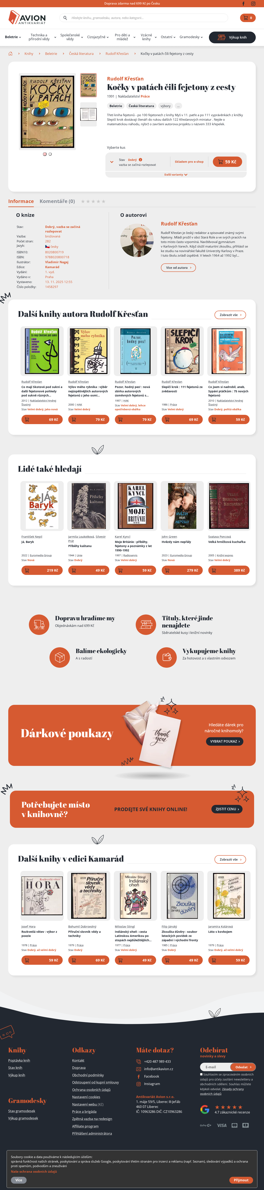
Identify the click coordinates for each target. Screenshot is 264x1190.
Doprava (79, 1067)
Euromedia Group (41, 555)
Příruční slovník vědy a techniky (84, 934)
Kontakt (78, 1060)
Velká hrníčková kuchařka (226, 542)
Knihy (29, 53)
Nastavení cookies (86, 1097)
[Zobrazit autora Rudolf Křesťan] (137, 240)
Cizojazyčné (96, 37)
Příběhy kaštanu (80, 546)
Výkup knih (16, 1075)
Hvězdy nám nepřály (176, 542)
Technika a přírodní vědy (39, 37)
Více (18, 1180)
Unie (79, 555)
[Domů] (10, 53)
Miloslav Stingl (125, 926)
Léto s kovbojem (220, 932)
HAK (79, 404)
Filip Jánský (169, 926)
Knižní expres (225, 555)
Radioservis (130, 555)
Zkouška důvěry (180, 936)
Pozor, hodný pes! (134, 391)
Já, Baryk (27, 542)
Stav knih (15, 1067)
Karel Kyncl (122, 537)
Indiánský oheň (135, 936)
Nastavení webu (88, 1104)
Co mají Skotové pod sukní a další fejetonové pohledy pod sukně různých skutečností (41, 391)
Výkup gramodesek (23, 1118)
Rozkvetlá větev (39, 934)
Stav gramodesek (21, 1111)
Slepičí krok (182, 389)
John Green (169, 537)
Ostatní (166, 37)
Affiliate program (85, 1126)
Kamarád (52, 267)
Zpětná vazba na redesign (92, 1119)
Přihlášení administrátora (92, 1133)
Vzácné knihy (146, 37)
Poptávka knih (19, 1060)
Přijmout (241, 1180)
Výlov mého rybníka (88, 391)
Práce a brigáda (84, 1111)
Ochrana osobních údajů (91, 1089)
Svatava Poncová (219, 537)
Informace (21, 201)
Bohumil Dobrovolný (82, 926)
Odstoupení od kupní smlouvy (95, 1082)
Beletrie (11, 37)
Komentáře (57, 201)
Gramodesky (189, 37)
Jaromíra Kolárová (220, 926)
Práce (145, 96)
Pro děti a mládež (122, 37)
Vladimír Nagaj (56, 262)
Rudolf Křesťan (117, 53)
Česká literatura (81, 53)
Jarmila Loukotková (81, 537)
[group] (88, 85)
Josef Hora (28, 926)
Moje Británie (133, 546)
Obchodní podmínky (88, 1075)
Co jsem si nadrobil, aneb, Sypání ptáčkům (228, 391)
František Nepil (31, 537)
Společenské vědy (70, 37)
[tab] (45, 154)
